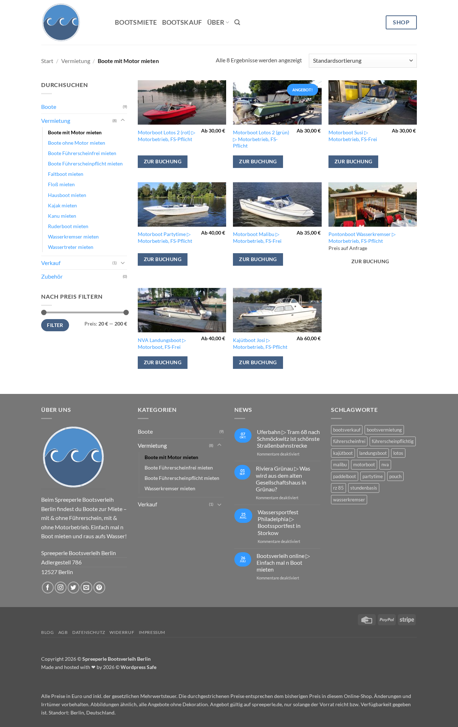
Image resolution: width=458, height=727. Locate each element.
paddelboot (344, 476)
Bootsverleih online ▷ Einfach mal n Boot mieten (283, 562)
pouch (395, 476)
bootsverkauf (346, 430)
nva (385, 464)
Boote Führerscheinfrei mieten (82, 153)
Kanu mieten (62, 216)
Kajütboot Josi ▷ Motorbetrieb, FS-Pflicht (260, 343)
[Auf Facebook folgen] (48, 587)
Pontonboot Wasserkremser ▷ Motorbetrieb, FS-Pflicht (362, 237)
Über (215, 22)
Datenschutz (88, 632)
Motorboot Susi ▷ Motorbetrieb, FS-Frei (352, 135)
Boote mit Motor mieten (75, 132)
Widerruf (121, 632)
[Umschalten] (122, 120)
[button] (237, 22)
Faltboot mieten (65, 174)
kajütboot (343, 453)
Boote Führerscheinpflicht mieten (85, 163)
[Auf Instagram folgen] (61, 587)
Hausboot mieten (67, 195)
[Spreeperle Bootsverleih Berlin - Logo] (73, 457)
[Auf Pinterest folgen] (99, 587)
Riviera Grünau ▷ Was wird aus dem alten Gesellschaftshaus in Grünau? (283, 478)
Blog (47, 632)
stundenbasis (363, 488)
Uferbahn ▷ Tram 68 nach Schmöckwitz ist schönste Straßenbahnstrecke (288, 438)
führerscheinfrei (349, 441)
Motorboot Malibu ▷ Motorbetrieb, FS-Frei (257, 237)
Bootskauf (182, 22)
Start (47, 60)
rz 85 (338, 488)
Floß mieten (61, 184)
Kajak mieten (62, 205)
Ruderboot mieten (68, 226)
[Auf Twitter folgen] (73, 587)
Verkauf (50, 262)
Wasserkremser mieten (73, 236)
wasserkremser (349, 499)
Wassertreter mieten (70, 247)
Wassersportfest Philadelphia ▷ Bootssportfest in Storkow (279, 522)
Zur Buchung (163, 161)
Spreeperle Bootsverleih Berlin (116, 659)
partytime (372, 476)
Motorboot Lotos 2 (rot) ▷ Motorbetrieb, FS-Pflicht (166, 135)
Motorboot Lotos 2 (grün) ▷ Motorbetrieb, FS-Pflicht (261, 139)
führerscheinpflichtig (393, 441)
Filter (55, 325)
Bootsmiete (136, 22)
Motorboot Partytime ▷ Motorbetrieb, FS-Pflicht (165, 237)
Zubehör (52, 276)
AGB (63, 632)
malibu (340, 464)
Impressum (152, 632)
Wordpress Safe (138, 667)
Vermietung (75, 60)
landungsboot (373, 453)
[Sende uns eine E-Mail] (86, 587)
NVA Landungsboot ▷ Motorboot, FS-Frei (162, 343)
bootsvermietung (384, 430)
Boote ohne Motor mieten (76, 143)
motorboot (364, 464)
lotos (398, 453)
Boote (48, 106)
